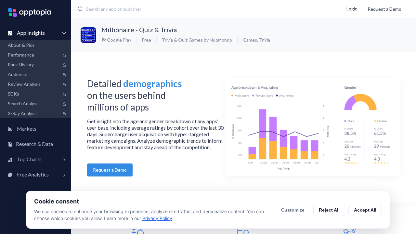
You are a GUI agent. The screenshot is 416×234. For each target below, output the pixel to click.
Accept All (365, 210)
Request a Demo (384, 9)
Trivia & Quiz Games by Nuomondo (197, 40)
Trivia (264, 40)
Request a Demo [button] (110, 170)
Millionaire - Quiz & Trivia (139, 29)
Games (250, 40)
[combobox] (180, 9)
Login (352, 8)
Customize (293, 210)
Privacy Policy (157, 218)
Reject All (329, 210)
